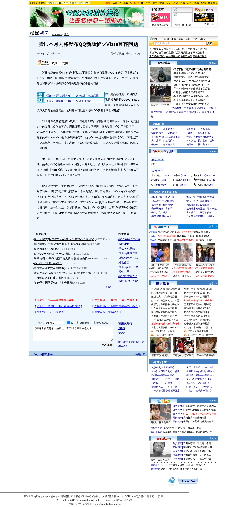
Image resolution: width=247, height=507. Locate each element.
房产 (154, 3)
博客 (196, 3)
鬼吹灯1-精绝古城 (167, 236)
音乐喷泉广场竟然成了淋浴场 (201, 406)
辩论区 (121, 333)
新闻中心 (57, 34)
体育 (115, 3)
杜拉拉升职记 (184, 232)
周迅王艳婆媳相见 (182, 272)
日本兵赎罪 (201, 48)
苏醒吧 (154, 180)
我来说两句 (116, 53)
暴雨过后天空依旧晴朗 (191, 469)
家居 (161, 3)
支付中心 (53, 496)
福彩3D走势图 (206, 240)
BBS (203, 3)
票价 (204, 112)
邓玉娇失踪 (174, 48)
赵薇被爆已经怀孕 (159, 268)
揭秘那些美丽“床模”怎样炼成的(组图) (182, 427)
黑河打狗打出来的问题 (194, 417)
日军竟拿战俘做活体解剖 (164, 308)
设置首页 (28, 496)
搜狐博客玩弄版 (160, 25)
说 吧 (170, 151)
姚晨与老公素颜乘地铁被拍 (165, 304)
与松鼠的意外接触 (160, 85)
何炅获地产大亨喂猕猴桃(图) (166, 289)
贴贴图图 (177, 447)
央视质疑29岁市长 (158, 48)
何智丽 (157, 112)
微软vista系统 (126, 248)
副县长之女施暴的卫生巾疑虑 (194, 104)
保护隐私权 (110, 496)
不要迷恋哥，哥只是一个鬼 (197, 443)
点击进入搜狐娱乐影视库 (197, 323)
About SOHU (125, 496)
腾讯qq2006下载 (128, 267)
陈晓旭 (192, 112)
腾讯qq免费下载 (128, 257)
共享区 (153, 240)
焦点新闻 (177, 443)
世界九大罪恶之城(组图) (196, 312)
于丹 (186, 112)
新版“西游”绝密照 (160, 355)
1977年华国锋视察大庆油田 (195, 81)
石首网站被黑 (156, 52)
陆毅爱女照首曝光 (205, 272)
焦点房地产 (77, 3)
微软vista (123, 243)
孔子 (209, 112)
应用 (153, 164)
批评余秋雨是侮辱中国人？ (195, 84)
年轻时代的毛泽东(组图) (193, 73)
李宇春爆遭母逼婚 (159, 272)
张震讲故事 (197, 232)
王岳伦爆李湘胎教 (164, 335)
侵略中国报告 (200, 56)
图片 (195, 39)
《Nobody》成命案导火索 (164, 319)
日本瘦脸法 (198, 52)
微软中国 (123, 271)
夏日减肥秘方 (185, 52)
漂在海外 (155, 465)
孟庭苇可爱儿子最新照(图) (197, 319)
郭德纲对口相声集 (167, 232)
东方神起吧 (200, 180)
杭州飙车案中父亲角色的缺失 (194, 96)
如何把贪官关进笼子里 (193, 92)
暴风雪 (179, 112)
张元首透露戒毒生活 (198, 331)
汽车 (147, 3)
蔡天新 (177, 100)
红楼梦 (207, 232)
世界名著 (181, 236)
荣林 (176, 88)
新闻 (166, 39)
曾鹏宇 (177, 77)
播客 (182, 3)
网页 (173, 39)
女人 (168, 3)
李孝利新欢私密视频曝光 (197, 316)
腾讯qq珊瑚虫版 (128, 253)
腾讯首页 (123, 262)
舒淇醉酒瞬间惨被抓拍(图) (197, 304)
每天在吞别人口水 (160, 459)
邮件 (189, 3)
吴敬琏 (172, 112)
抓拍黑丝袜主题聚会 (160, 422)
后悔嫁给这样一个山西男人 (197, 455)
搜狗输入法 (41, 496)
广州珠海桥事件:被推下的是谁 (194, 88)
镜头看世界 (178, 406)
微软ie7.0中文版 (128, 280)
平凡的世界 (192, 236)
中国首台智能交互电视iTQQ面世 (53, 268)
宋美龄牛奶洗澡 (157, 56)
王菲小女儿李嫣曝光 (183, 355)
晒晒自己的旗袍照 (170, 469)
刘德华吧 (177, 180)
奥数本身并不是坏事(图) (193, 100)
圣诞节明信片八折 (159, 276)
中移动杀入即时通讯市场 (49, 277)
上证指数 (156, 175)
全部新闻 (149, 496)
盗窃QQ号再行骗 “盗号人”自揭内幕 (55, 253)
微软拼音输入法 (127, 276)
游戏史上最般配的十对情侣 (198, 327)
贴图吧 (154, 184)
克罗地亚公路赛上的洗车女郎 (201, 410)
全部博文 (160, 496)
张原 (176, 96)
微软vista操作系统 (129, 239)
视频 (175, 3)
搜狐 (50, 3)
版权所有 (127, 500)
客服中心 (86, 496)
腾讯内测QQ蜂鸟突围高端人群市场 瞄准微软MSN (64, 258)
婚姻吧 (176, 184)
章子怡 (187, 108)
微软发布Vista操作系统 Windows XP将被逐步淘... (63, 272)
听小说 (153, 236)
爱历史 (177, 73)
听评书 (153, 232)
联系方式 (98, 496)
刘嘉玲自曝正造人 (182, 276)
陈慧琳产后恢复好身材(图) (164, 292)
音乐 (188, 39)
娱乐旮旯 (177, 451)
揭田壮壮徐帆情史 (160, 265)
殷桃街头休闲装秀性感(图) (164, 296)
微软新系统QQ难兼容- (47, 248)
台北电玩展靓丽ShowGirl (164, 327)
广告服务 (75, 496)
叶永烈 (164, 112)
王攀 (176, 104)
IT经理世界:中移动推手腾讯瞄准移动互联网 (60, 244)
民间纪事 (177, 417)
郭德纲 (200, 108)
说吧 (202, 39)
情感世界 (177, 455)
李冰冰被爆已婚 (183, 265)
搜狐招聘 (64, 496)
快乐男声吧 (200, 175)
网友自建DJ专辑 (183, 25)
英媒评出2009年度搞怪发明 (197, 447)
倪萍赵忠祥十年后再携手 (197, 296)
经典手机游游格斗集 (187, 240)
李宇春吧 (177, 175)
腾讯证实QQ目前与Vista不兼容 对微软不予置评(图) (65, 239)
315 (206, 108)
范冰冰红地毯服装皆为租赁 (165, 300)
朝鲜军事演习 (188, 48)
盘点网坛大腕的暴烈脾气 (164, 312)
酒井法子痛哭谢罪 (206, 355)
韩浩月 (177, 84)
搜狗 (86, 3)
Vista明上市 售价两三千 (48, 263)
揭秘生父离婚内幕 (205, 265)
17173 (67, 3)
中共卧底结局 (173, 56)
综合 (66, 34)
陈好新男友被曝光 (205, 276)
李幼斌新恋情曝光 (205, 268)
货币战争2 (204, 236)
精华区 (121, 328)
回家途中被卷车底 (160, 104)
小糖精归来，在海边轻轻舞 (197, 458)
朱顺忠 (177, 92)
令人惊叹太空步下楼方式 (200, 335)
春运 (193, 108)
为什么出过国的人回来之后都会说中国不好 (183, 465)
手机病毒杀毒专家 (167, 240)
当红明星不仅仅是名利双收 (197, 451)
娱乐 (126, 3)
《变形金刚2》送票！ (166, 331)
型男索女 (177, 458)
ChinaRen (58, 3)
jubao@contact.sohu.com (107, 504)
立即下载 (209, 24)
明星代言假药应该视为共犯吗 (198, 421)
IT (142, 3)
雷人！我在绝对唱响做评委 (195, 77)
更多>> (109, 287)
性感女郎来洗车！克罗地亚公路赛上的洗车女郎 (187, 431)
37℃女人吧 (201, 184)
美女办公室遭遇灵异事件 (164, 316)
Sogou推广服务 (43, 354)
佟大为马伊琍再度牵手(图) (197, 292)
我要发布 (139, 354)
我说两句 (212, 3)
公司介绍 (138, 496)
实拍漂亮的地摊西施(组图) (197, 308)
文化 (199, 112)
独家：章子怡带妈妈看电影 (198, 289)
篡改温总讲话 (171, 52)
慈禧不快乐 (186, 56)
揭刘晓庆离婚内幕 (182, 268)
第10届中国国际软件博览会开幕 (53, 282)
